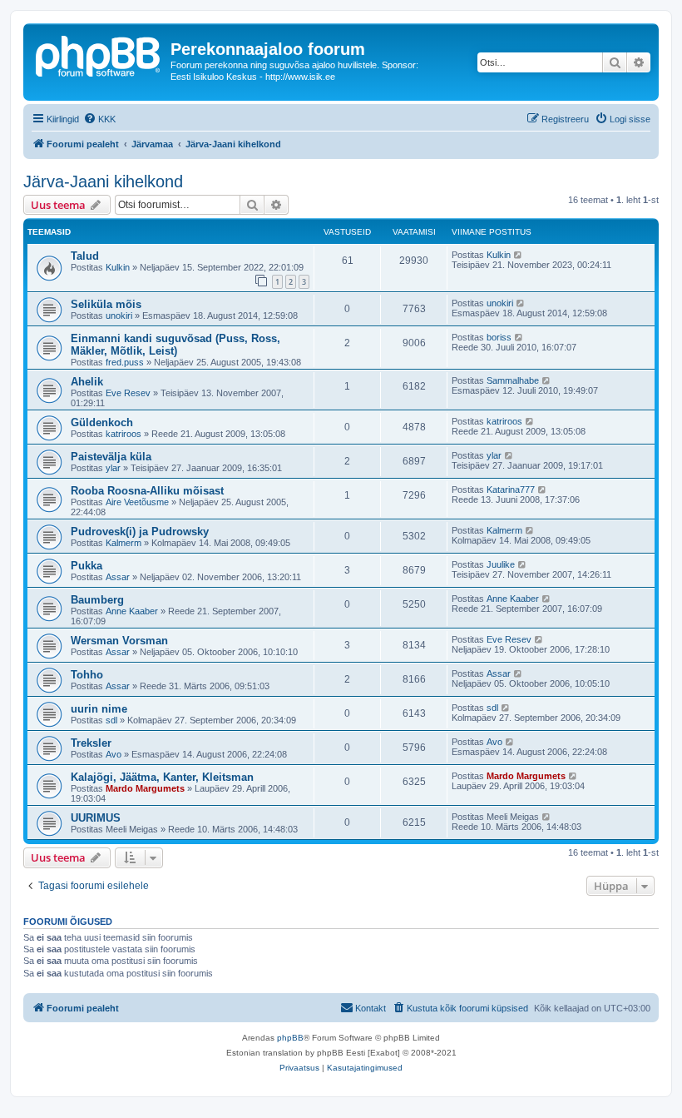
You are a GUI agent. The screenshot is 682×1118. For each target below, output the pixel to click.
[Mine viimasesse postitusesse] (518, 255)
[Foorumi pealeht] (98, 54)
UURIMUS (96, 818)
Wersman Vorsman (119, 640)
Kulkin (118, 267)
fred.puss (125, 362)
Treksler (91, 743)
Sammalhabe (513, 380)
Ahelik (87, 381)
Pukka (86, 565)
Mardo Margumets (145, 788)
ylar (113, 468)
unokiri (119, 315)
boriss (499, 337)
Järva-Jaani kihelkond (103, 181)
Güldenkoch (102, 422)
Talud (85, 256)
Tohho (87, 674)
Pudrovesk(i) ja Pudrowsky (140, 531)
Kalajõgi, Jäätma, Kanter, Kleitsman (162, 777)
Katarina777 (511, 489)
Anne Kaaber (132, 611)
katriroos (123, 434)
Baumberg (97, 600)
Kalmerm (123, 543)
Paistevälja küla (111, 456)
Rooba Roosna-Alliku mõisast (147, 490)
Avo (113, 754)
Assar (118, 577)
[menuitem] (99, 119)
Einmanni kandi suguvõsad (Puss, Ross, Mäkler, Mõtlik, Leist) (175, 344)
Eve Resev (128, 393)
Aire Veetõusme (137, 502)
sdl (111, 720)
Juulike (501, 564)
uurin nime (99, 709)
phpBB (290, 1037)
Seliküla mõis (106, 304)
